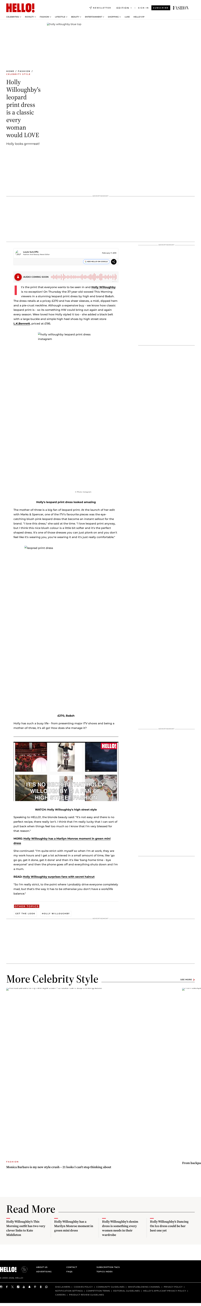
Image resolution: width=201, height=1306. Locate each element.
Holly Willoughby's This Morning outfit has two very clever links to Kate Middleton (25, 1228)
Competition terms (98, 1291)
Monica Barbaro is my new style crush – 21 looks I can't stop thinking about (58, 1167)
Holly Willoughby (103, 287)
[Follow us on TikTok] (18, 1287)
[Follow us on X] (12, 1287)
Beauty (75, 17)
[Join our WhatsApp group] (46, 1287)
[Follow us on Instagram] (1, 1287)
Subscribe (161, 8)
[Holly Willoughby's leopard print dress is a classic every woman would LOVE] (180, 8)
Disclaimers (62, 1287)
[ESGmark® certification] (22, 1269)
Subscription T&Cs (107, 1267)
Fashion (44, 17)
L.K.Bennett (22, 323)
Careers (60, 1295)
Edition (123, 7)
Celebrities (12, 17)
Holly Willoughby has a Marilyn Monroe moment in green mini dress (73, 1226)
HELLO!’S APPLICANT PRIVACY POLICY (164, 1291)
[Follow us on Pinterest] (35, 1287)
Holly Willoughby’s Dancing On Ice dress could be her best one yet (169, 1226)
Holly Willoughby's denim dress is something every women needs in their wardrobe (120, 1228)
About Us (42, 1267)
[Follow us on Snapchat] (29, 1287)
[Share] (114, 262)
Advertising (44, 1271)
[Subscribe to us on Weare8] (41, 1287)
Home (10, 71)
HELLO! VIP (138, 17)
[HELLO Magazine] (20, 8)
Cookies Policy (83, 1287)
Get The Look (25, 913)
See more (186, 980)
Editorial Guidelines (126, 1291)
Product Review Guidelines (86, 1295)
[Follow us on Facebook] (7, 1287)
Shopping (113, 17)
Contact (71, 1267)
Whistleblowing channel (144, 1287)
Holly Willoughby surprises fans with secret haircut (59, 876)
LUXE (127, 17)
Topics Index (105, 1271)
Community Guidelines (110, 1287)
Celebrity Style (18, 74)
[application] (66, 771)
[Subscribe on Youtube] (24, 1287)
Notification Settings (69, 1291)
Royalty (29, 17)
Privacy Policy (173, 1287)
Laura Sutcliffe (30, 252)
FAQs (69, 1271)
